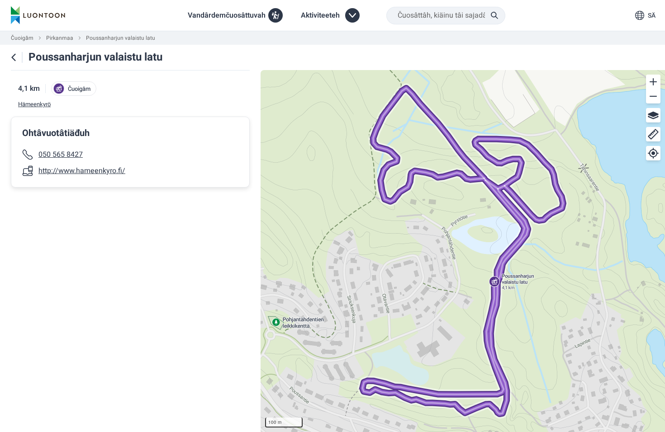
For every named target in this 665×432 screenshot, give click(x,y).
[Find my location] (653, 153)
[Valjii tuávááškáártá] (653, 115)
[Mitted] (653, 134)
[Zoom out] (653, 96)
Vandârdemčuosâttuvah (227, 15)
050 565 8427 (60, 154)
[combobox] (445, 15)
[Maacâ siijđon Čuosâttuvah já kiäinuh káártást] (14, 57)
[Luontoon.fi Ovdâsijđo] (38, 15)
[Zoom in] (653, 82)
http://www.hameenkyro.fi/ (81, 170)
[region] (463, 251)
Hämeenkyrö (34, 104)
